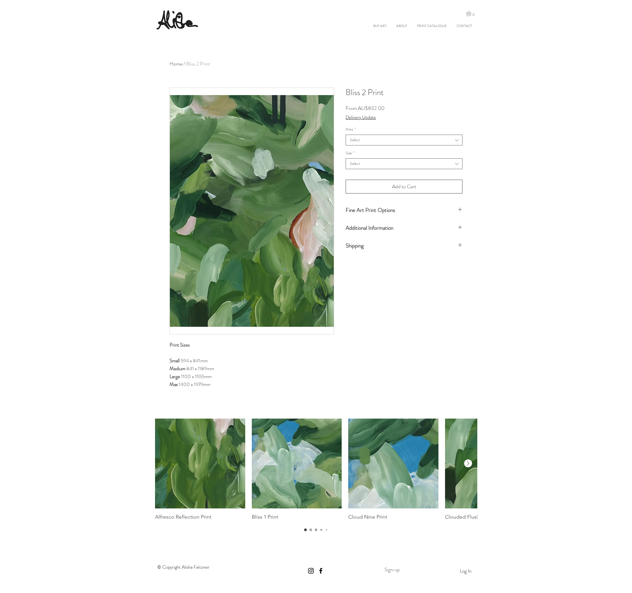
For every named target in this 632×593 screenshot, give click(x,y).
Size (350, 153)
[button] (471, 13)
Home (176, 63)
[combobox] (404, 140)
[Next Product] (468, 463)
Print (351, 129)
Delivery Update (361, 117)
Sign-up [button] (392, 569)
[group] (316, 469)
